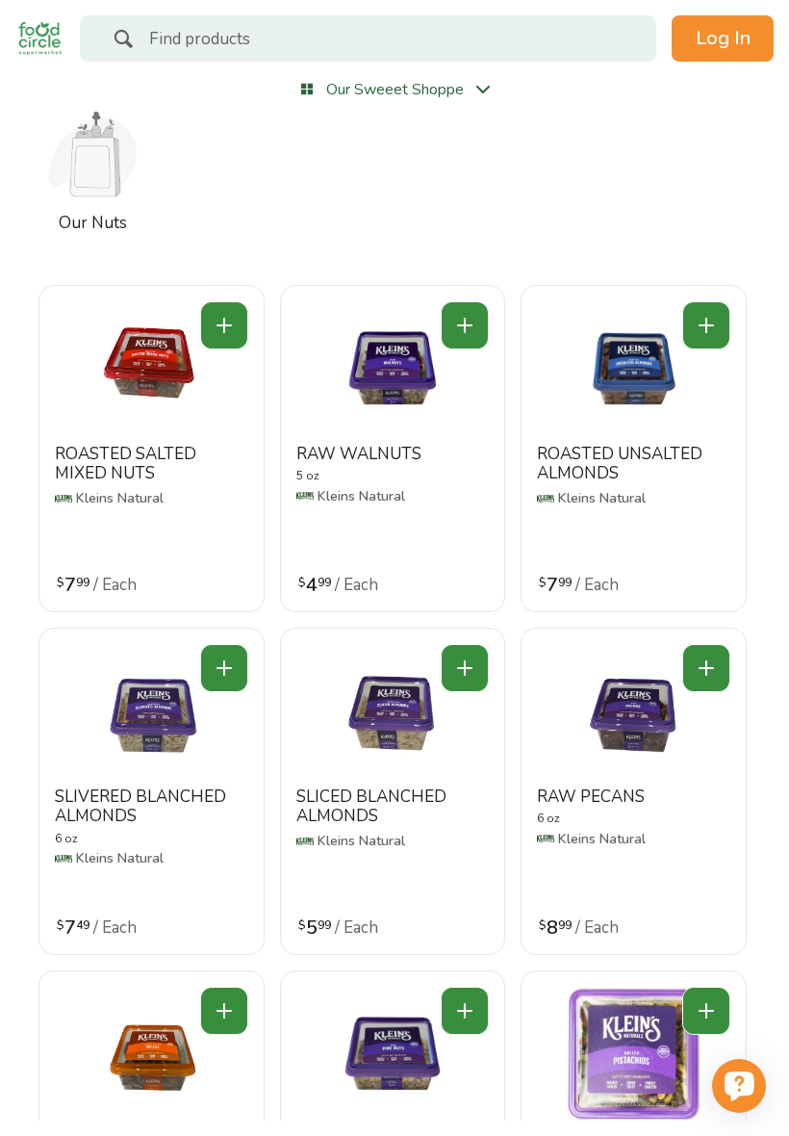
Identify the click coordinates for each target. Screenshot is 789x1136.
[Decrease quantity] (224, 325)
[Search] (123, 41)
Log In (723, 38)
